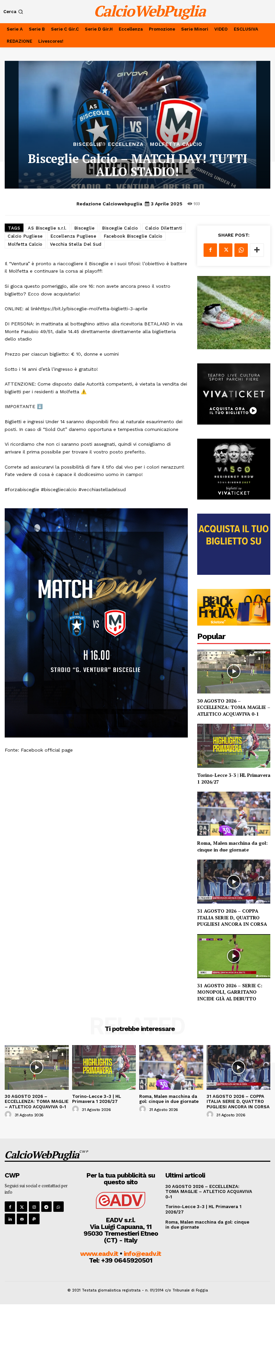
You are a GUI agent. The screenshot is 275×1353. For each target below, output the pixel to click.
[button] (13, 11)
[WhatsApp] (241, 250)
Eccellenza (126, 144)
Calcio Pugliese (25, 236)
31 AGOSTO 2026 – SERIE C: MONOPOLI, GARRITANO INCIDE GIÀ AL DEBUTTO (229, 992)
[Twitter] (225, 250)
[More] (257, 250)
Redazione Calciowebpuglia (109, 203)
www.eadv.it (99, 1253)
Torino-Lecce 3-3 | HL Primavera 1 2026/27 (96, 1099)
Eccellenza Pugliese (73, 236)
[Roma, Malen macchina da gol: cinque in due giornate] (233, 814)
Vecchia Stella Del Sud (76, 244)
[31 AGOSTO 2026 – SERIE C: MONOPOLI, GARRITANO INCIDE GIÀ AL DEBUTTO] (233, 956)
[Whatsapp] (58, 1206)
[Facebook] (210, 250)
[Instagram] (34, 1206)
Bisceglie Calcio (120, 228)
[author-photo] (9, 1114)
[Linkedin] (10, 1218)
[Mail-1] (22, 1218)
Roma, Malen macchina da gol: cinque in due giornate (232, 846)
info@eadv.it (142, 1253)
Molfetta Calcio (176, 144)
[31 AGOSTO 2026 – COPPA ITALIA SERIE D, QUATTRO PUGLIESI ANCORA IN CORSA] (233, 882)
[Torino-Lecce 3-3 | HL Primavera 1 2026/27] (233, 746)
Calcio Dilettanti (163, 228)
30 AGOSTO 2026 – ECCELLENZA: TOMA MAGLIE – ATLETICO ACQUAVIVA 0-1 (233, 707)
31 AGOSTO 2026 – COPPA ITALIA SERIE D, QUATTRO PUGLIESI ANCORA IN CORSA (232, 917)
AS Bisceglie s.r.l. (47, 228)
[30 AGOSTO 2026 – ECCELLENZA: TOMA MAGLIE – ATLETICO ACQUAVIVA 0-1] (233, 671)
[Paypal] (34, 1218)
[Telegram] (46, 1206)
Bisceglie (87, 144)
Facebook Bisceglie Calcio (133, 236)
